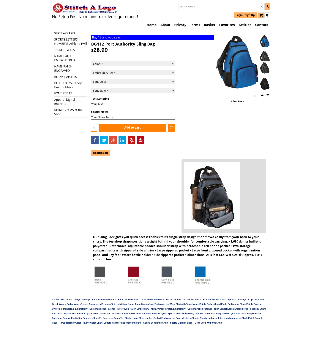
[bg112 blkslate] (265, 69)
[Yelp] (131, 140)
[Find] (267, 6)
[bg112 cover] (265, 56)
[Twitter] (104, 140)
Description (100, 152)
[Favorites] (171, 127)
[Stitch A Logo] (84, 8)
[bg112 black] (265, 85)
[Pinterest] (140, 140)
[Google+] (113, 140)
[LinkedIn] (122, 140)
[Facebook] (95, 140)
